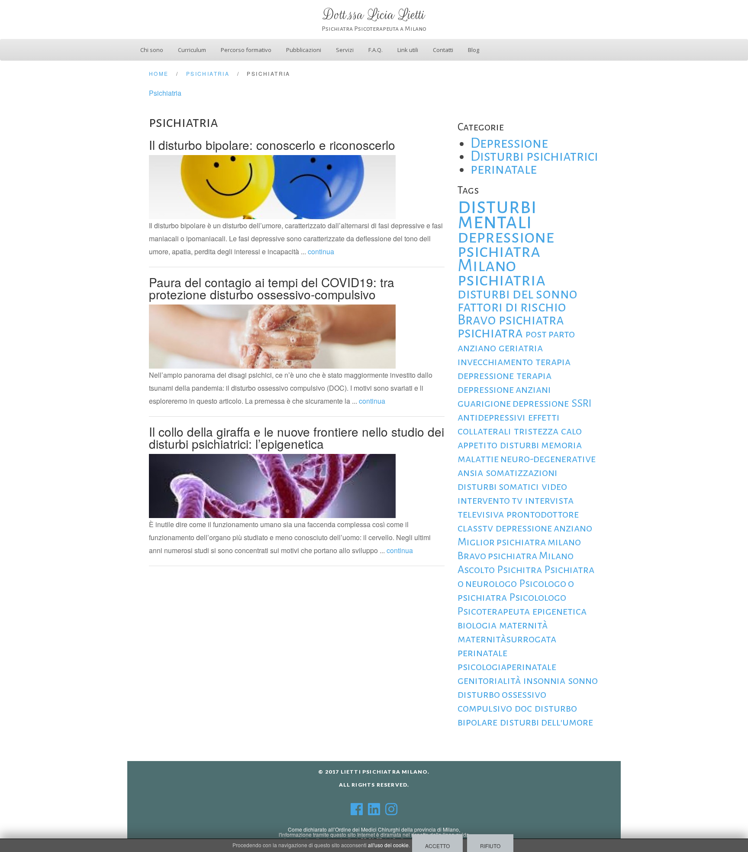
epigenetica (559, 611)
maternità (523, 625)
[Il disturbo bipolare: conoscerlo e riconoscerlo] (272, 186)
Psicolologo (537, 597)
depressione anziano (544, 528)
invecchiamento (495, 361)
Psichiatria (165, 93)
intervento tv (490, 500)
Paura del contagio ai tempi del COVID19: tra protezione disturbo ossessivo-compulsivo (271, 288)
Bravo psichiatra (511, 319)
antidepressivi (492, 417)
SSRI (581, 403)
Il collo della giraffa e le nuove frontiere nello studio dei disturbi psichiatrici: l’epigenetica (296, 437)
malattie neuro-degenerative (527, 458)
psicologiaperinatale (507, 666)
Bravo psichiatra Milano (516, 555)
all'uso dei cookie (388, 845)
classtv (475, 528)
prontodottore (542, 514)
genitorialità (489, 680)
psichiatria (501, 279)
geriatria (521, 347)
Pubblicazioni (303, 50)
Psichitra (519, 569)
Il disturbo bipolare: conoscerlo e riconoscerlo (272, 144)
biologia (477, 625)
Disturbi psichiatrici (534, 156)
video (554, 486)
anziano (477, 347)
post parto (550, 334)
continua (321, 251)
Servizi (345, 50)
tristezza (536, 431)
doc (523, 708)
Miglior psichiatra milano (519, 541)
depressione (506, 236)
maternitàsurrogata (507, 639)
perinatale (504, 169)
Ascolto (476, 569)
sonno (583, 680)
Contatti (443, 50)
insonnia (544, 680)
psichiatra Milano (499, 258)
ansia (470, 472)
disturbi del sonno (517, 293)
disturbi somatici (498, 486)
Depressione (509, 143)
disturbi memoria (541, 444)
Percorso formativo (246, 50)
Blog (473, 50)
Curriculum (192, 50)
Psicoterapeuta (494, 611)
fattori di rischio (512, 306)
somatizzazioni (522, 472)
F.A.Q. (375, 50)
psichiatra (490, 332)
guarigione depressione (513, 403)
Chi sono (151, 50)
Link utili (407, 50)
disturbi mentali (497, 214)
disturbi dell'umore (546, 722)
